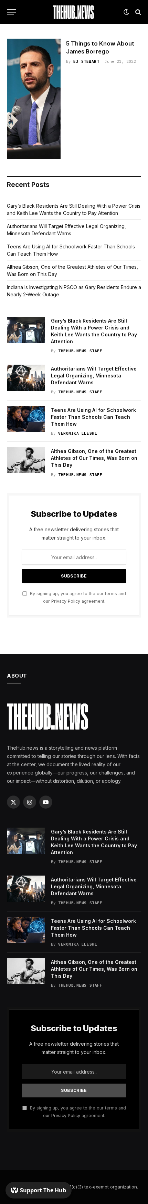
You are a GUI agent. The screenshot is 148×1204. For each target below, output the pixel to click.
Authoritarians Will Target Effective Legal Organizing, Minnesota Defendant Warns (94, 375)
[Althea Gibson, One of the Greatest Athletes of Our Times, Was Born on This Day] (26, 460)
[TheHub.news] (74, 12)
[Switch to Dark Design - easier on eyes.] (126, 12)
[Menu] (11, 12)
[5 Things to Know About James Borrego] (34, 99)
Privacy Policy (65, 601)
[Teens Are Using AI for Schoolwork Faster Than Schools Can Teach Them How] (26, 419)
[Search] (137, 12)
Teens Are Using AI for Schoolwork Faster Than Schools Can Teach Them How (93, 417)
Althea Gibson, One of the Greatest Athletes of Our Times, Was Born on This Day (94, 458)
